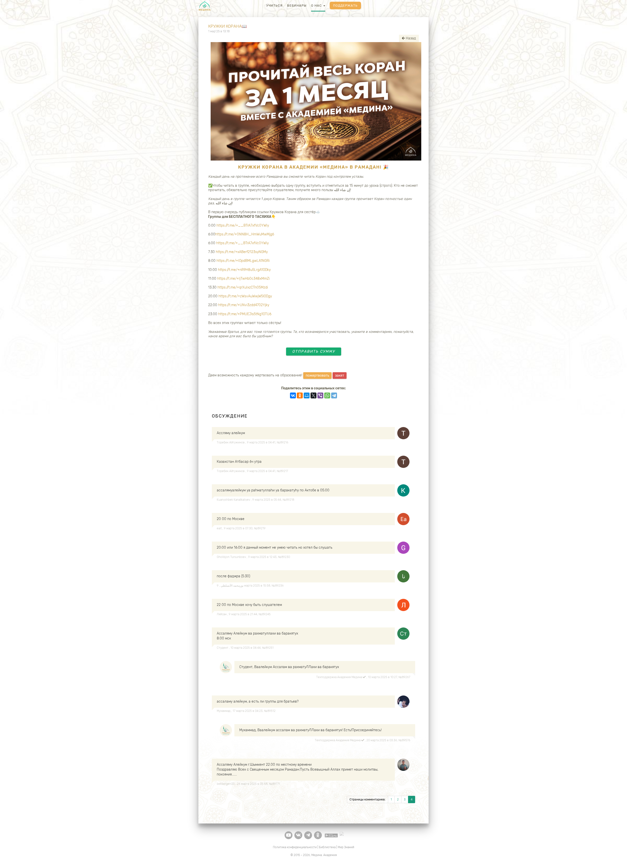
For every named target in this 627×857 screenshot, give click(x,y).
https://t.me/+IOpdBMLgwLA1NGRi (243, 261)
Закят (339, 375)
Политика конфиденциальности (295, 847)
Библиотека (327, 847)
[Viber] (320, 395)
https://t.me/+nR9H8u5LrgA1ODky (244, 270)
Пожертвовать (317, 375)
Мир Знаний (346, 847)
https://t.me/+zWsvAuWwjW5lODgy (245, 296)
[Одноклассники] (300, 395)
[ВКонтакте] (293, 395)
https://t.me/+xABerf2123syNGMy (242, 252)
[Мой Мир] (307, 395)
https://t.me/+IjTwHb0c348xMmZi (243, 279)
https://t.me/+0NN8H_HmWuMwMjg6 (244, 234)
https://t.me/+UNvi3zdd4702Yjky (243, 305)
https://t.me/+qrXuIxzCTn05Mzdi (242, 287)
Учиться (274, 5)
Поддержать (345, 5)
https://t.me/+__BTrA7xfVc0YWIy (243, 225)
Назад (410, 38)
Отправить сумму (313, 351)
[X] (313, 395)
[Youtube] (288, 835)
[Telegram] (334, 395)
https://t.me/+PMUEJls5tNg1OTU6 (244, 314)
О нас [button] (317, 5)
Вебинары (297, 5)
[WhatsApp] (327, 395)
